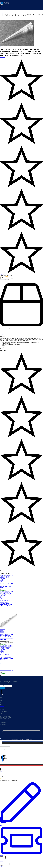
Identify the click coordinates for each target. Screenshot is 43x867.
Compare (1, 280)
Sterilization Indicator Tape (6, 670)
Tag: (1, 333)
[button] (2, 581)
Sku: (1, 329)
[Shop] (21, 769)
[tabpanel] (21, 460)
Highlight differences (7, 749)
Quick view (2, 580)
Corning (1, 334)
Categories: (2, 331)
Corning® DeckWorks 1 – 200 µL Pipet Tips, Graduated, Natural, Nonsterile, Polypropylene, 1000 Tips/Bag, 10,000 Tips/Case (6, 604)
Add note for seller (3, 862)
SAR (4, 742)
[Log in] (0, 5)
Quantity (1, 277)
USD (3, 743)
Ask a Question (2, 281)
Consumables (4, 13)
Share (1, 282)
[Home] (21, 768)
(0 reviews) (2, 274)
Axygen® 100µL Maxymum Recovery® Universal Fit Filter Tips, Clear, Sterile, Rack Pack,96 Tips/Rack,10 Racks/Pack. (6, 637)
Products (3, 12)
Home (3, 11)
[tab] (21, 347)
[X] (2, 694)
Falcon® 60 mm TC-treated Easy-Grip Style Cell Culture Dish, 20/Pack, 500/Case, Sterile (6, 585)
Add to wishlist (2, 57)
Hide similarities (6, 747)
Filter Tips (7, 332)
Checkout (1, 860)
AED (3, 741)
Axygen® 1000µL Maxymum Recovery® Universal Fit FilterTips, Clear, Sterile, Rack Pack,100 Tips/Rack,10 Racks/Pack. (6, 657)
